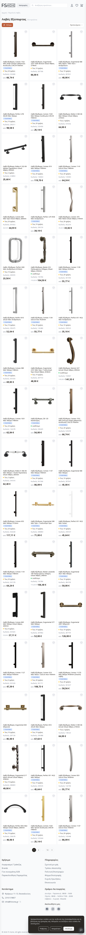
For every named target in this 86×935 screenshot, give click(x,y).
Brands (5, 868)
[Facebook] (47, 909)
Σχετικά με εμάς (51, 864)
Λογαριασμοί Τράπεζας (11, 864)
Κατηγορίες (23, 5)
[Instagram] (53, 909)
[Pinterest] (58, 909)
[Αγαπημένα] (76, 5)
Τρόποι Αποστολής (53, 868)
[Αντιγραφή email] (20, 901)
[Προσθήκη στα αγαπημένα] (26, 32)
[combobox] (49, 5)
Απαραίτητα (56, 929)
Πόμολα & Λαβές (14, 13)
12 (47, 850)
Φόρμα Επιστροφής (53, 875)
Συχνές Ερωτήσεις (53, 879)
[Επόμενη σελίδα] (52, 850)
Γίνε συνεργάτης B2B (11, 872)
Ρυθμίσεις (43, 929)
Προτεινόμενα (75, 25)
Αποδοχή (68, 929)
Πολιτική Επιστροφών (54, 872)
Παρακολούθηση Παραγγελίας (14, 875)
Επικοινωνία (50, 882)
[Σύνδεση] (71, 5)
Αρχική (4, 13)
